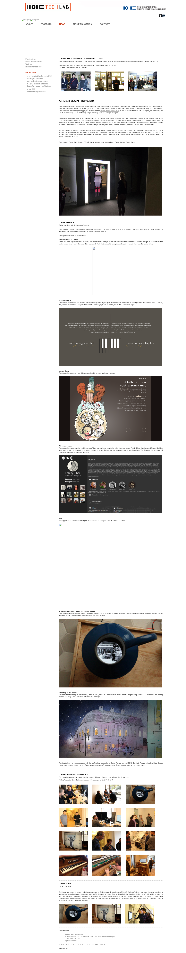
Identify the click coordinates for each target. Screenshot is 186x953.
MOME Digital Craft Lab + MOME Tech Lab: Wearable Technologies (90, 936)
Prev (67, 944)
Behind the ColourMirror (74, 934)
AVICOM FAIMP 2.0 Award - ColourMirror (76, 101)
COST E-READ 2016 (72, 938)
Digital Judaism (71, 941)
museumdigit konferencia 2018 (39, 76)
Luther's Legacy (66, 222)
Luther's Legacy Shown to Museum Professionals (82, 59)
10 (92, 944)
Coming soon (65, 884)
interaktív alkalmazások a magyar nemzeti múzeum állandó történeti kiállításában (39, 83)
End (101, 944)
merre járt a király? (35, 79)
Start (63, 944)
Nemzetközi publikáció (36, 92)
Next (96, 944)
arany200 (31, 89)
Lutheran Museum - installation (73, 774)
